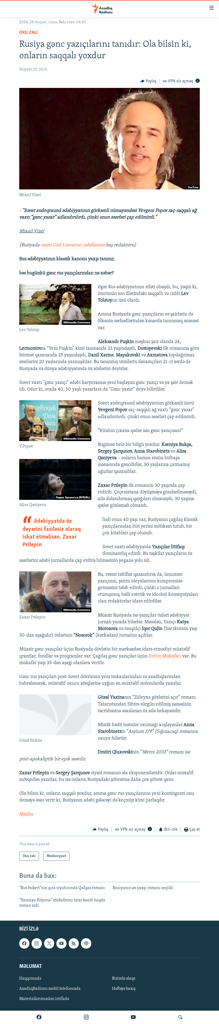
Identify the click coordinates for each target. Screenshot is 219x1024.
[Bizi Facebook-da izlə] (39, 1017)
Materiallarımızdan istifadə (44, 999)
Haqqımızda (30, 978)
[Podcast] (86, 944)
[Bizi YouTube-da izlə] (133, 1017)
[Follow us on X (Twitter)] (49, 944)
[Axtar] (180, 1017)
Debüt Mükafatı (164, 656)
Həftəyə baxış (124, 989)
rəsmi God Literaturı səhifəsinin (73, 245)
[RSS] (74, 944)
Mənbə (26, 814)
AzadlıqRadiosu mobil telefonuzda (50, 989)
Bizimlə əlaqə (123, 978)
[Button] (148, 81)
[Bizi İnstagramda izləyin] (86, 1017)
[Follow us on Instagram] (37, 944)
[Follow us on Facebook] (24, 944)
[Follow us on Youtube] (61, 944)
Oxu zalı (28, 32)
